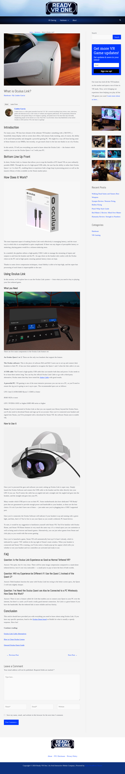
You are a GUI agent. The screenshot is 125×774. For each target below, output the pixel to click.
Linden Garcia (19, 109)
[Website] (68, 707)
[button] (68, 20)
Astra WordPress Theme (93, 766)
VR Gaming (96, 235)
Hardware (7, 95)
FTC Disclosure (59, 756)
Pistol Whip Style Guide (100, 209)
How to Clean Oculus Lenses (14, 639)
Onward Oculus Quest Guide (14, 645)
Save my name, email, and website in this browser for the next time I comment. (35, 715)
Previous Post (13, 655)
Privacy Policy (72, 756)
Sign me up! (106, 71)
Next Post (72, 655)
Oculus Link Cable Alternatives (15, 634)
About (6, 104)
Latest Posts (14, 104)
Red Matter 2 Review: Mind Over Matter (106, 213)
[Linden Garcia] (9, 112)
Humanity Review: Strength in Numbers (106, 217)
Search (94, 33)
